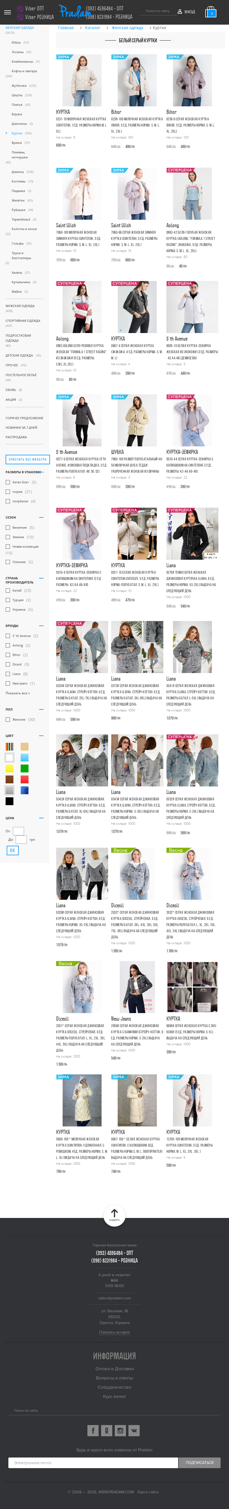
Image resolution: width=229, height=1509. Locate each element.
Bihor (16, 655)
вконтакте (134, 1430)
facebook (93, 1430)
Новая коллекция (26, 546)
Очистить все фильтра (28, 459)
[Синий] (24, 790)
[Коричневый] (9, 779)
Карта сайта (148, 1492)
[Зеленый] (24, 768)
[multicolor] (9, 747)
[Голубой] (24, 757)
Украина (19, 609)
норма (17, 491)
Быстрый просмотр (83, 115)
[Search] (10, 1410)
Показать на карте (114, 1332)
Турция (18, 600)
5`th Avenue (22, 636)
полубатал (20, 501)
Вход (190, 12)
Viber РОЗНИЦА (39, 17)
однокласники (106, 1430)
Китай (17, 590)
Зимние (18, 537)
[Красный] (24, 779)
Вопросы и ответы (114, 1378)
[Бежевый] (24, 747)
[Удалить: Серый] (9, 790)
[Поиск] (142, 10)
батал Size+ (21, 482)
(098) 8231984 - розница (109, 17)
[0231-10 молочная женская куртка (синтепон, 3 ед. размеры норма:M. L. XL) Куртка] (82, 80)
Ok (12, 850)
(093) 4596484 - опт (105, 8)
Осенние (19, 562)
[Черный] (9, 801)
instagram (120, 1430)
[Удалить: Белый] (9, 757)
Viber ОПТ (34, 8)
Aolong (18, 645)
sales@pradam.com (114, 1298)
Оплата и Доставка (115, 1369)
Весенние (20, 527)
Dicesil (17, 664)
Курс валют (114, 1396)
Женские (19, 719)
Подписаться (200, 1462)
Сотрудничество (114, 1387)
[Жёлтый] (9, 768)
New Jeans (20, 683)
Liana (16, 674)
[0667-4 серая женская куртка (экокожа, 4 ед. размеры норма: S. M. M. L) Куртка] (137, 307)
